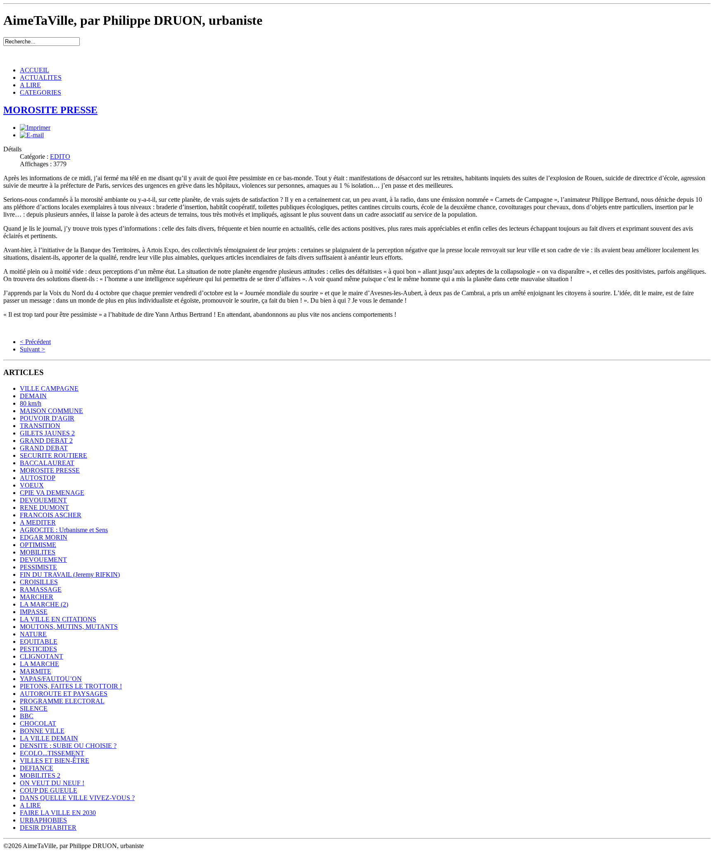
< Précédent (35, 341)
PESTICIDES (38, 648)
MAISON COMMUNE (51, 410)
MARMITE (35, 671)
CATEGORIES (40, 92)
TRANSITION (40, 425)
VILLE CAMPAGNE (49, 388)
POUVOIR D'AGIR (47, 418)
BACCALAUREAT (47, 462)
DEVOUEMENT (43, 500)
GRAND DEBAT (44, 448)
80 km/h (30, 403)
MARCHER (36, 596)
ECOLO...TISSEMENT (52, 753)
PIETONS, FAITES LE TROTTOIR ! (71, 686)
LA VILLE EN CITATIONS (58, 619)
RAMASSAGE (41, 589)
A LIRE (30, 84)
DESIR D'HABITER (48, 827)
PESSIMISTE (38, 567)
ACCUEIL (34, 70)
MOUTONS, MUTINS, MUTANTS (69, 626)
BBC (26, 715)
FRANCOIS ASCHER (50, 514)
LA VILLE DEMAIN (49, 738)
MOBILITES (37, 552)
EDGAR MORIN (43, 537)
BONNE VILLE (42, 730)
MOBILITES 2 (40, 775)
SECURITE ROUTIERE (53, 455)
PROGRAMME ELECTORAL (62, 701)
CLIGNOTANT (41, 656)
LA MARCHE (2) (44, 604)
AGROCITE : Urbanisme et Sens (64, 529)
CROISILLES (39, 581)
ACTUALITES (41, 77)
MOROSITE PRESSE (50, 110)
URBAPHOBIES (43, 820)
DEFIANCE (36, 768)
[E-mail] (32, 135)
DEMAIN (33, 395)
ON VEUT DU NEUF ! (52, 782)
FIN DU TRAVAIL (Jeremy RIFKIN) (70, 574)
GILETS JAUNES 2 (47, 433)
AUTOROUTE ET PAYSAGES (63, 693)
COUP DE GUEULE (48, 790)
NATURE (33, 634)
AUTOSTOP (37, 477)
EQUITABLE (38, 641)
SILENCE (34, 708)
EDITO (60, 156)
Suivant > (32, 349)
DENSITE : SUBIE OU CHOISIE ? (68, 745)
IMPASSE (34, 611)
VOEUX (32, 485)
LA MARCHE (39, 663)
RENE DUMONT (44, 507)
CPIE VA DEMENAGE (52, 492)
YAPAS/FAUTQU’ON (51, 678)
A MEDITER (38, 522)
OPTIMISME (38, 544)
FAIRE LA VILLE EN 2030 (58, 812)
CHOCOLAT (38, 723)
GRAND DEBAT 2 (46, 440)
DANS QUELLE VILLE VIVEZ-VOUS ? (77, 797)
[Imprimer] (35, 127)
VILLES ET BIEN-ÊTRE (54, 760)
